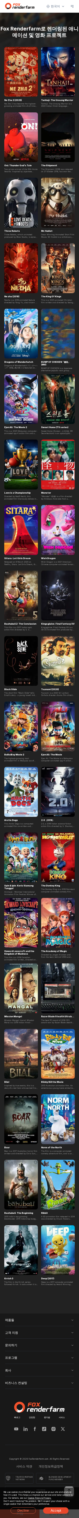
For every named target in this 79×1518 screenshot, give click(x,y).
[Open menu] (72, 6)
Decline (23, 1510)
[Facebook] (35, 1429)
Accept (56, 1510)
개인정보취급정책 (51, 1466)
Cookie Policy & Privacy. (39, 1498)
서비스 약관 (24, 1466)
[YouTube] (16, 1429)
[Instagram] (53, 1429)
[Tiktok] (44, 1429)
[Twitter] (63, 1429)
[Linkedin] (25, 1429)
